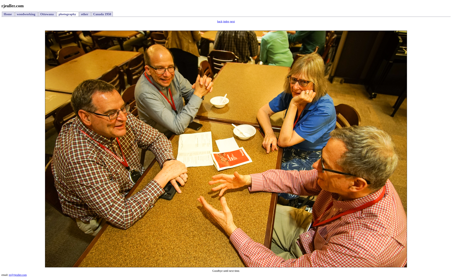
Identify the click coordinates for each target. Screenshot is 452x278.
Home (8, 14)
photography (68, 14)
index (226, 21)
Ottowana (47, 14)
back (219, 21)
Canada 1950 (102, 14)
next (232, 21)
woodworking (26, 14)
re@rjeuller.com (18, 274)
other (85, 14)
